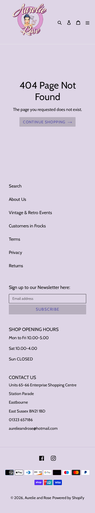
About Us (17, 199)
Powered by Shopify (68, 498)
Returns (16, 265)
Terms (14, 239)
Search (15, 186)
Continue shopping (44, 122)
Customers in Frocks (27, 225)
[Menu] (87, 22)
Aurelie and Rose (38, 498)
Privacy (15, 252)
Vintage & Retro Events (30, 212)
